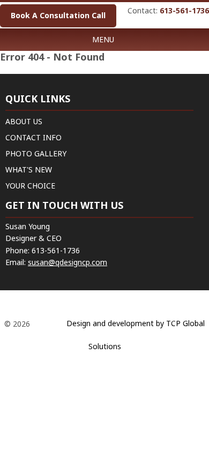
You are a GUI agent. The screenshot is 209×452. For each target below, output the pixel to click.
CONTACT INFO (33, 137)
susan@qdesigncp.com (67, 262)
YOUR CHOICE (30, 185)
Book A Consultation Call (58, 15)
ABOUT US (23, 121)
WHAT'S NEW (28, 169)
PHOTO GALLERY (35, 153)
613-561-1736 (184, 10)
